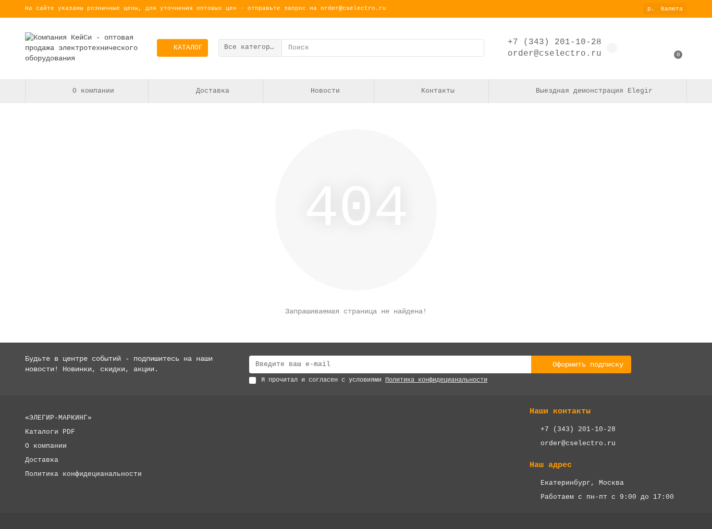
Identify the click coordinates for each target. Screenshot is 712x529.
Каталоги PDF (50, 432)
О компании (93, 91)
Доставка (212, 91)
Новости (325, 91)
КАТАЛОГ (188, 48)
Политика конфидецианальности (83, 474)
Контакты (438, 91)
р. (665, 9)
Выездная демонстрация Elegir (594, 91)
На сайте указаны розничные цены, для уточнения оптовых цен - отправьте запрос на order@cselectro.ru (205, 8)
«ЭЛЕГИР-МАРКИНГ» (58, 418)
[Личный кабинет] (642, 48)
